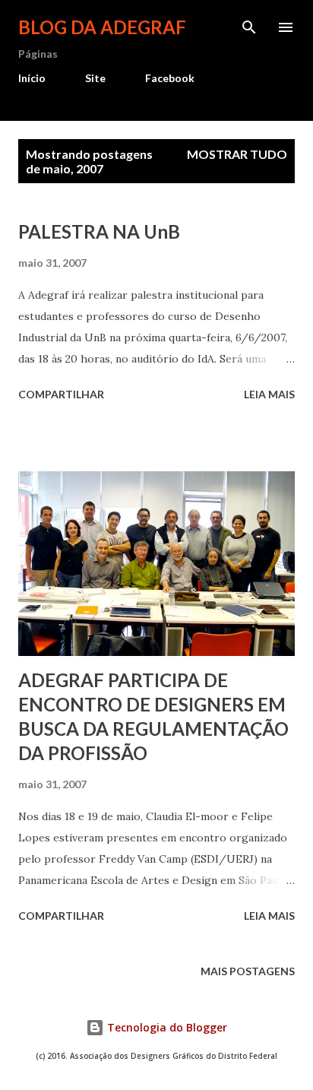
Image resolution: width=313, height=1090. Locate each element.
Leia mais (269, 394)
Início (32, 77)
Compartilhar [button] (61, 394)
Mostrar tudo (237, 154)
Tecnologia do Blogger (165, 1027)
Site (95, 77)
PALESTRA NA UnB (99, 231)
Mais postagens (248, 971)
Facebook (169, 77)
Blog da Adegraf (102, 27)
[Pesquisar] (249, 27)
